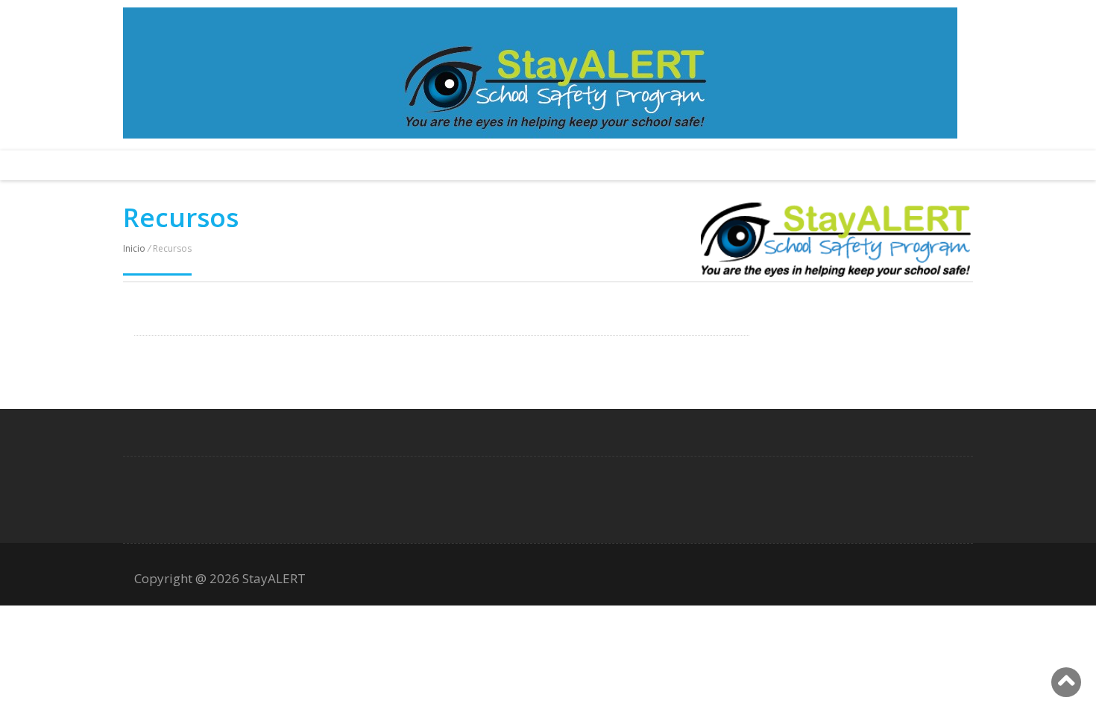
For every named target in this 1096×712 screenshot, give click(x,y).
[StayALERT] (836, 273)
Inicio (134, 248)
